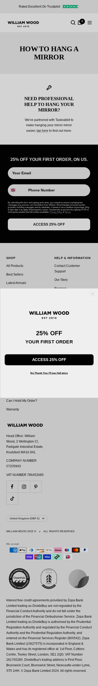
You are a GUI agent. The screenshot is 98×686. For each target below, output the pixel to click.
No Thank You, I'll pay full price (49, 372)
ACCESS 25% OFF (49, 359)
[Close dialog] (92, 294)
